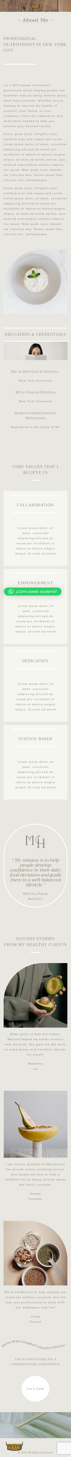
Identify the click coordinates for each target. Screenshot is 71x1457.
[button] (33, 591)
